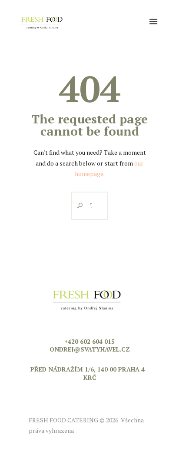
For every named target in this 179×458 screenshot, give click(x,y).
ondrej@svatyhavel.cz (90, 349)
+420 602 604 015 (89, 341)
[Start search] (77, 206)
